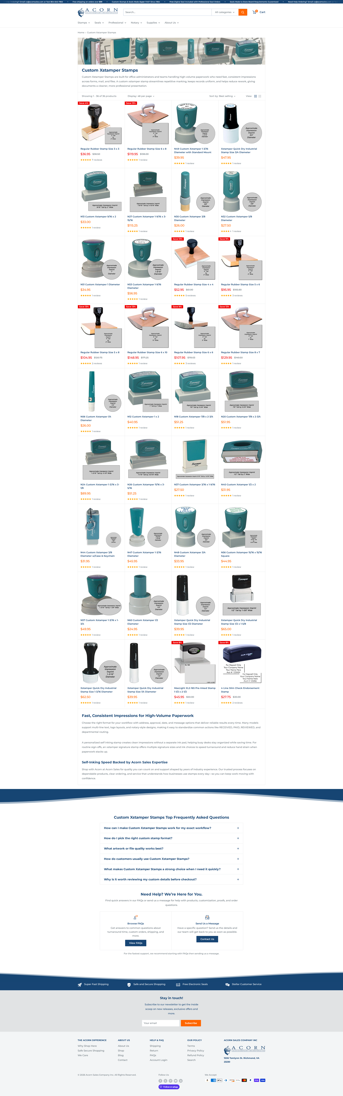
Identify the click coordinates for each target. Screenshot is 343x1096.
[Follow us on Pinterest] (170, 1081)
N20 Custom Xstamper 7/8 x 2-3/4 (241, 416)
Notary (135, 22)
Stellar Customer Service (247, 984)
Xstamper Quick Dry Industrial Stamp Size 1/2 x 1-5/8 (239, 622)
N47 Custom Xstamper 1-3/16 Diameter (144, 554)
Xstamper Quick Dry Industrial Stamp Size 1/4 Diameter (145, 690)
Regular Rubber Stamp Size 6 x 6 (193, 352)
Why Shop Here (87, 1045)
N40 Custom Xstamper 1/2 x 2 (238, 484)
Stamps (82, 22)
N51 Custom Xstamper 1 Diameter (100, 284)
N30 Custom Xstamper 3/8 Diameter (189, 218)
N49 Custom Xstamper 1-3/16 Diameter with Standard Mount (192, 150)
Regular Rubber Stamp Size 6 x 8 (146, 148)
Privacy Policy (195, 1050)
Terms (191, 1045)
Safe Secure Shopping (91, 1050)
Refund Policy (195, 1055)
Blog (121, 1055)
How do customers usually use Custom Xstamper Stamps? (146, 859)
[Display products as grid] (255, 96)
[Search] (242, 12)
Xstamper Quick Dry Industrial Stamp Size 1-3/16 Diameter (98, 690)
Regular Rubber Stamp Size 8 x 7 (240, 352)
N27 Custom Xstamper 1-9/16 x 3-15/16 (146, 218)
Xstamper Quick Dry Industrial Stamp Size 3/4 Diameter (239, 150)
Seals (98, 22)
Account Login (158, 1060)
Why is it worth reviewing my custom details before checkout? (150, 879)
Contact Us (207, 939)
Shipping (155, 1045)
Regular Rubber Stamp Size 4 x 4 (193, 284)
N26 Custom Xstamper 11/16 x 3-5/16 (146, 486)
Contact (122, 1060)
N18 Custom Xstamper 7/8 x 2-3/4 (193, 416)
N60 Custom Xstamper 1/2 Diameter (142, 622)
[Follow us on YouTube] (176, 1081)
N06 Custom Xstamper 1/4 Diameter (96, 418)
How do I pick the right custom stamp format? (138, 838)
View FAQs (135, 943)
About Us (170, 22)
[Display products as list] (260, 96)
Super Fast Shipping (96, 984)
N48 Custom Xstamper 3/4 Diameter (190, 554)
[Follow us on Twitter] (165, 1081)
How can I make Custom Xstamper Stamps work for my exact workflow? (157, 828)
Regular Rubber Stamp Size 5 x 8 (100, 352)
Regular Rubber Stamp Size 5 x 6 (240, 284)
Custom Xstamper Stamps (101, 32)
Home (81, 32)
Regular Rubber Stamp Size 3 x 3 (100, 148)
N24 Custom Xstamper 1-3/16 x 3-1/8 (100, 486)
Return (154, 1050)
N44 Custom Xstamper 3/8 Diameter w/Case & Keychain (98, 554)
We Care (83, 1055)
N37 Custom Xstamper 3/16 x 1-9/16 (194, 484)
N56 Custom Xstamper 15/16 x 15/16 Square (241, 554)
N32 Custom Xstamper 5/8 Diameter (236, 218)
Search (191, 1060)
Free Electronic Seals (195, 984)
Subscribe (191, 1023)
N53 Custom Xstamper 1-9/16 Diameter (144, 286)
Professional (116, 22)
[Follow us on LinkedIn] (181, 1081)
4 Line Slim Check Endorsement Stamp (240, 690)
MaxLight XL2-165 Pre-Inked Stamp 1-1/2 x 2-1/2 (195, 690)
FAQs (153, 1055)
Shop (121, 1050)
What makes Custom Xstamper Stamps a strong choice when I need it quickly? (162, 869)
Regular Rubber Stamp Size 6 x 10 (147, 352)
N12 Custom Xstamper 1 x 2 (143, 416)
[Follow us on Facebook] (160, 1081)
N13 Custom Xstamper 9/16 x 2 (98, 216)
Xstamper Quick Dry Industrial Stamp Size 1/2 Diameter (192, 622)
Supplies (152, 22)
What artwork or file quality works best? (133, 848)
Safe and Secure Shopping (149, 984)
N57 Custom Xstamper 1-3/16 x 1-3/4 (100, 622)
